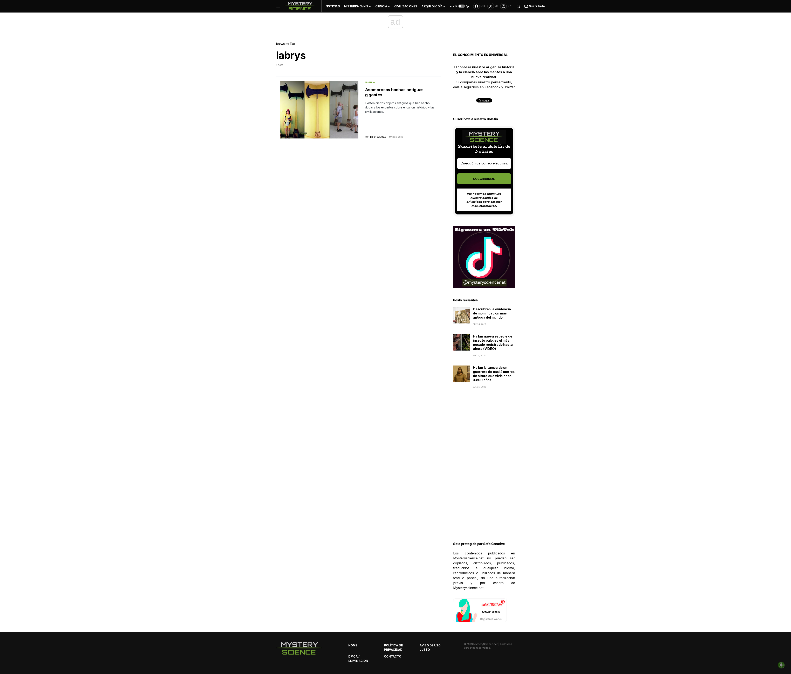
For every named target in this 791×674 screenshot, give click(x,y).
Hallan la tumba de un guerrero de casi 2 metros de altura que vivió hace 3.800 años (494, 374)
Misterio (370, 82)
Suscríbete (537, 6)
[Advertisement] (484, 470)
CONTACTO (392, 656)
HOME (352, 645)
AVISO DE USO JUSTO (430, 647)
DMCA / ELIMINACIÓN (358, 658)
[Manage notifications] (781, 665)
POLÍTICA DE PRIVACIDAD (393, 647)
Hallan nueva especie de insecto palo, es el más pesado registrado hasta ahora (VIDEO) (493, 342)
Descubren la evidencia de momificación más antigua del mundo (492, 313)
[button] (278, 6)
